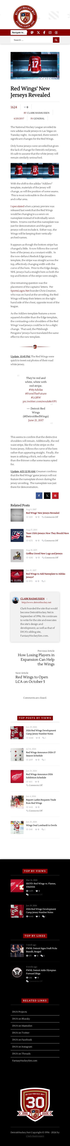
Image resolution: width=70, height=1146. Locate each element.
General (39, 118)
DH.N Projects (19, 1011)
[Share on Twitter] (47, 498)
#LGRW (36, 397)
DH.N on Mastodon (22, 1025)
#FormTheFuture (36, 393)
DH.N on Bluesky (21, 1018)
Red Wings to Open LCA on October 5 (31, 679)
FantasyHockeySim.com (24, 1060)
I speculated (17, 206)
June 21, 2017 (35, 420)
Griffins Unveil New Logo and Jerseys (44, 553)
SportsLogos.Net (20, 290)
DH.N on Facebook (22, 1039)
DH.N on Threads (21, 1053)
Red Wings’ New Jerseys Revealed (42, 513)
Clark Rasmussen (38, 113)
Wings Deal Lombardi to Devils (41, 825)
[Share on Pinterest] (55, 498)
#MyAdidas (36, 389)
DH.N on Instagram (22, 1046)
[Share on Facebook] (39, 498)
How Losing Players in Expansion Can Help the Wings (36, 659)
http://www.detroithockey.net (36, 602)
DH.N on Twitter (20, 1032)
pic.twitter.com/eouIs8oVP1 (40, 401)
